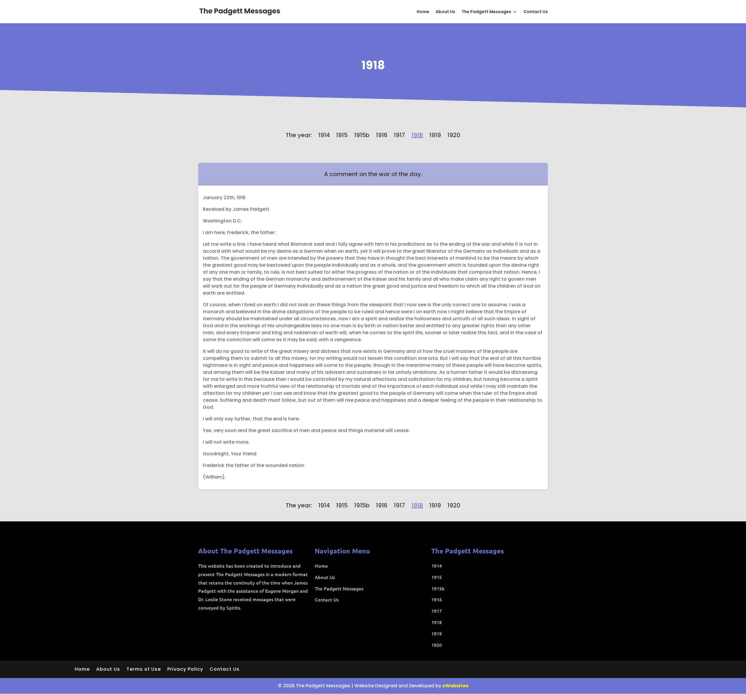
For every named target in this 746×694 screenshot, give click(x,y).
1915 (342, 135)
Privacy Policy (185, 669)
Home (423, 12)
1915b (362, 135)
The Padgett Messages (486, 12)
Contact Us (535, 12)
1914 (324, 135)
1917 (399, 135)
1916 (382, 135)
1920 (453, 135)
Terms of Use (143, 669)
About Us (445, 12)
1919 (435, 135)
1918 (373, 65)
